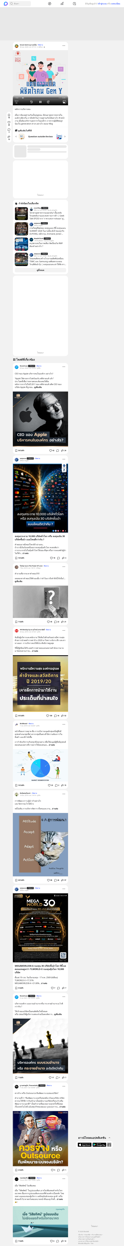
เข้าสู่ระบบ (102, 3)
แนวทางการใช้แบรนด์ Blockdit (88, 1241)
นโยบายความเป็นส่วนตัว (86, 1239)
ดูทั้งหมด (40, 270)
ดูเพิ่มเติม (38, 387)
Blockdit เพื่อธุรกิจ (83, 1243)
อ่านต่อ (26, 553)
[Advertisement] (62, 24)
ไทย (92, 1243)
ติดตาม (40, 45)
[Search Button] (11, 3)
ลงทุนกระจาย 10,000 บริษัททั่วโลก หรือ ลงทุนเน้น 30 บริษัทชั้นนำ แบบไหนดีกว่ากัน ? (40, 538)
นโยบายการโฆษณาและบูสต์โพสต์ (89, 1237)
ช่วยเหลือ (87, 1235)
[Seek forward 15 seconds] (48, 102)
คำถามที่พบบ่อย (97, 1235)
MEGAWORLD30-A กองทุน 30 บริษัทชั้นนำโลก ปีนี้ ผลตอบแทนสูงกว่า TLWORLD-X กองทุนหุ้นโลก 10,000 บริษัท (40, 969)
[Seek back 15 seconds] (32, 102)
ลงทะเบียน (115, 3)
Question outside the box (40, 136)
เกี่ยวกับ (80, 1235)
